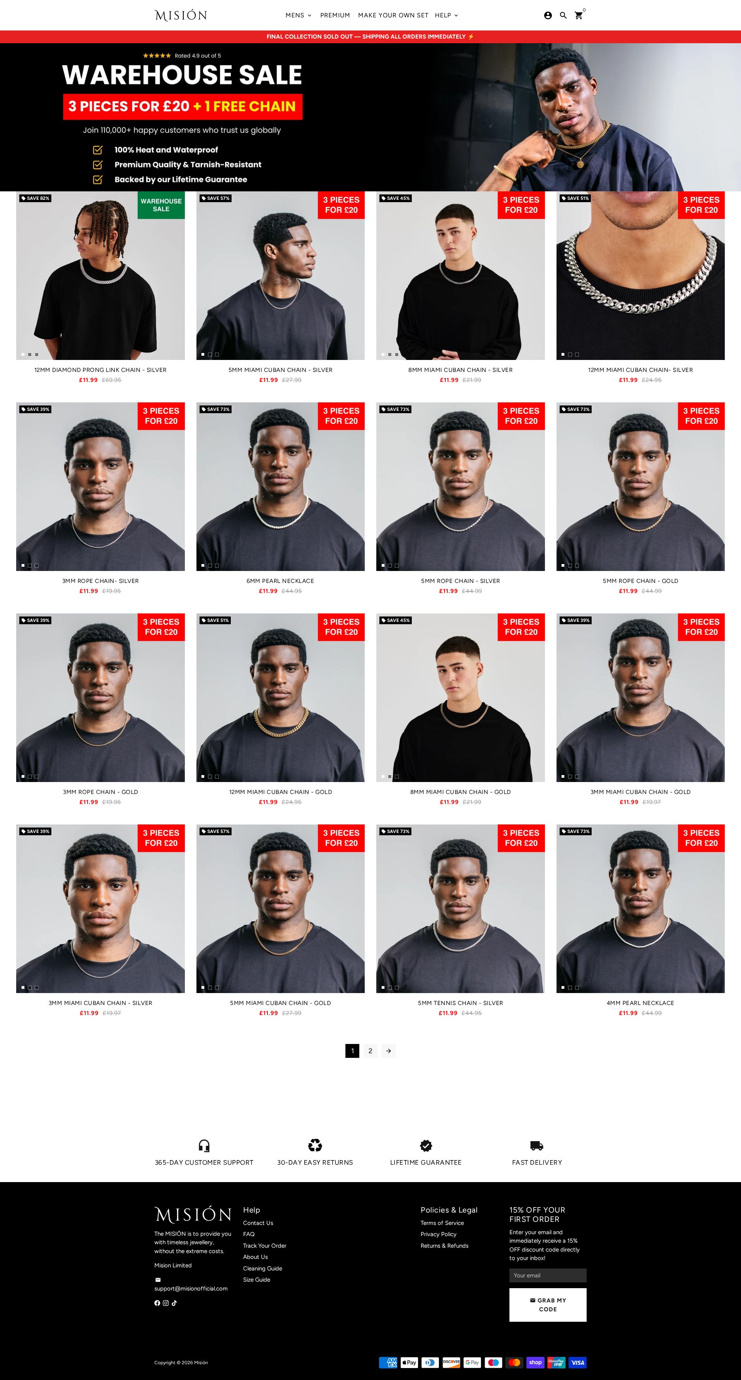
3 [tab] (37, 352)
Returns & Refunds (445, 1245)
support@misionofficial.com (191, 1284)
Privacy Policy (439, 1234)
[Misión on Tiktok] (174, 1303)
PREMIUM (335, 15)
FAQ (249, 1234)
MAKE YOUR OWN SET (393, 15)
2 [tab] (30, 352)
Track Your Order (264, 1245)
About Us (255, 1256)
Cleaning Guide (262, 1268)
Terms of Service (442, 1223)
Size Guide (256, 1279)
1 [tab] (23, 352)
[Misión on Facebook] (157, 1303)
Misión (201, 1362)
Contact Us (258, 1223)
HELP (447, 15)
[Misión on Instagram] (166, 1303)
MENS (299, 15)
